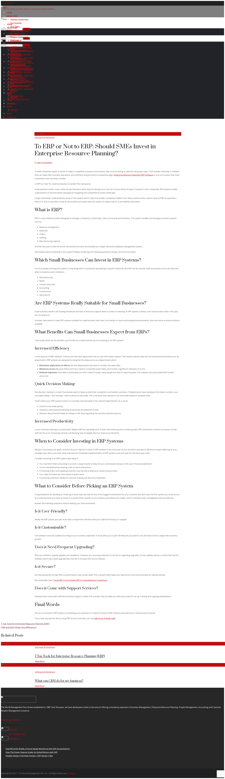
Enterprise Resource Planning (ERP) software (133, 175)
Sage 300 (13, 729)
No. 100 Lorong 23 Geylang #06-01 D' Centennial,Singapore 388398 (28, 9)
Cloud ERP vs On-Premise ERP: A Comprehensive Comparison (80, 580)
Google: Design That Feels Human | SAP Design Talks (29, 755)
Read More (40, 661)
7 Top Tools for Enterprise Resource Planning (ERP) (70, 656)
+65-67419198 (8, 3)
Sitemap (71, 773)
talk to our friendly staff (104, 618)
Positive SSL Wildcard (10, 719)
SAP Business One (17, 734)
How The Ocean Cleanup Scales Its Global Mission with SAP (31, 752)
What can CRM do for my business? (59, 681)
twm (39, 162)
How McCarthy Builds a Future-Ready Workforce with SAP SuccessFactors (38, 748)
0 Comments (46, 162)
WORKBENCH (15, 738)
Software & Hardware (44, 137)
